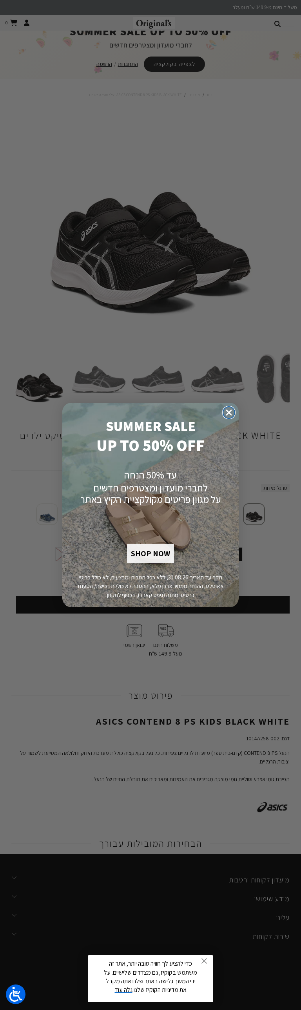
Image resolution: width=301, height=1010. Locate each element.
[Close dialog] (229, 412)
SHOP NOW (150, 553)
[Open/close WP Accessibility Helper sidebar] (15, 994)
